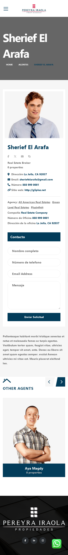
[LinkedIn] (34, 540)
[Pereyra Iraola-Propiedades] (34, 8)
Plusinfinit (37, 207)
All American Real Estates (34, 202)
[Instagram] (42, 540)
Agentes (23, 64)
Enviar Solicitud (34, 317)
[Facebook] (8, 156)
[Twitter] (15, 156)
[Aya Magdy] (34, 437)
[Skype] (29, 156)
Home (9, 64)
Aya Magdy (34, 468)
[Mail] (22, 156)
